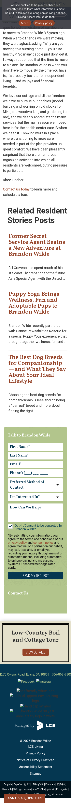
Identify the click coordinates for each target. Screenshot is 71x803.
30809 (44, 674)
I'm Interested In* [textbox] (25, 497)
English (8, 784)
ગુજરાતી (50, 789)
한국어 (27, 784)
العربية (51, 794)
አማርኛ (59, 794)
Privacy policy (44, 23)
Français (50, 784)
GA (38, 674)
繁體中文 (61, 784)
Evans (30, 674)
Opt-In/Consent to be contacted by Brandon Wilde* (39, 527)
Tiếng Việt (38, 784)
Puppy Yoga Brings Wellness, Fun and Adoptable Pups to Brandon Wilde (33, 303)
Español (18, 784)
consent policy (43, 543)
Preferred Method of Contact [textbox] (27, 485)
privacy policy (17, 543)
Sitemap (35, 773)
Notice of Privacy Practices (35, 760)
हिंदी (15, 789)
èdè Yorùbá (39, 789)
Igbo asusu (25, 789)
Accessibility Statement (35, 767)
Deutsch (7, 789)
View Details (36, 652)
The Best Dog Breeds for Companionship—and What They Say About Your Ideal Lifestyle (37, 369)
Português (61, 789)
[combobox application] (35, 485)
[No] (66, 14)
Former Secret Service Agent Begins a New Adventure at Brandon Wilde (36, 245)
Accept (25, 23)
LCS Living (35, 746)
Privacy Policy (35, 753)
